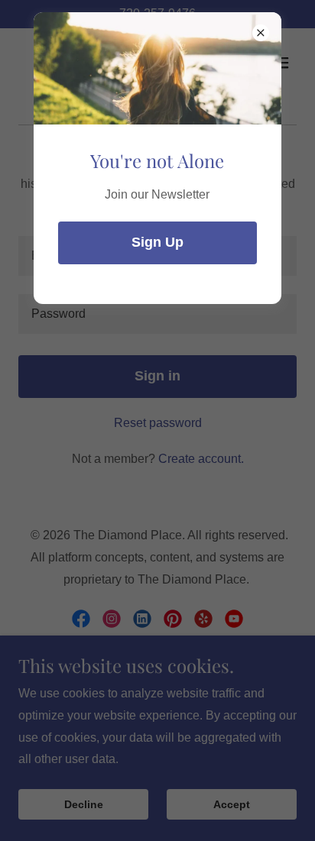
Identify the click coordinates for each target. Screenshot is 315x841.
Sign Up (157, 242)
